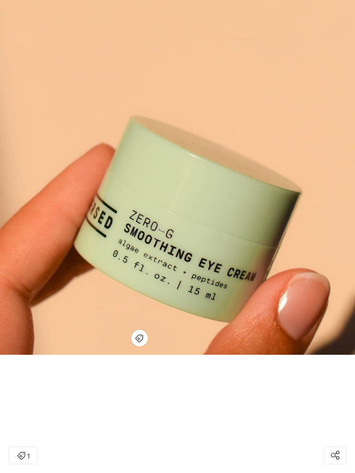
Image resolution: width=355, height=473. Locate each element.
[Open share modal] (335, 455)
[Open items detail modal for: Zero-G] (139, 338)
